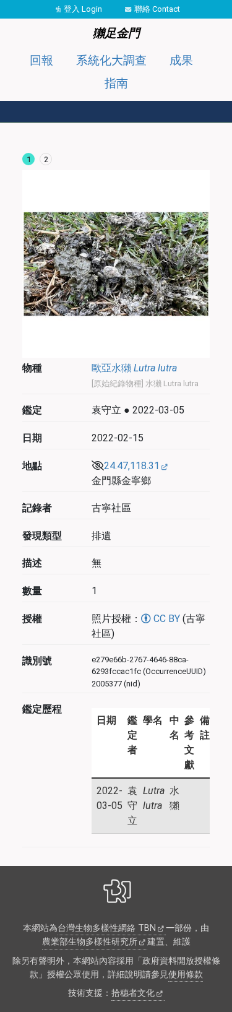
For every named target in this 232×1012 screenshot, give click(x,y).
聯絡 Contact (157, 9)
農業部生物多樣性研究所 (89, 941)
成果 (181, 60)
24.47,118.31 (132, 466)
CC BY (165, 619)
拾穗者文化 (133, 993)
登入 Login (83, 9)
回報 (41, 60)
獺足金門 (116, 33)
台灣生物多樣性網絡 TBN (107, 928)
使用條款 (185, 974)
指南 (116, 83)
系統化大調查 (111, 60)
